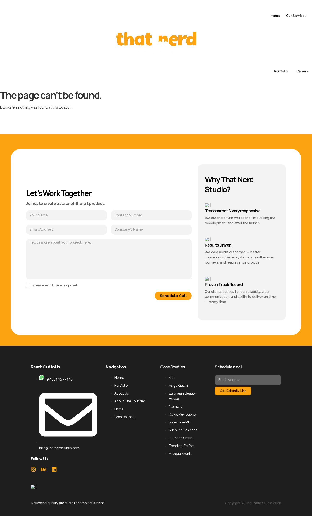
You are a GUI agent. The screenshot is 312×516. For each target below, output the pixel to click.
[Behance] (43, 469)
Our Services (296, 16)
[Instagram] (33, 469)
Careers (303, 71)
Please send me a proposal (54, 285)
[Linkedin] (54, 469)
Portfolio (281, 71)
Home (275, 16)
